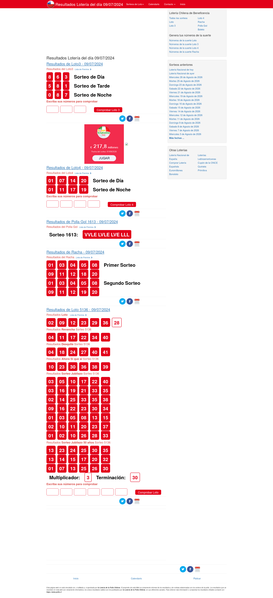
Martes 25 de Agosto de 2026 (184, 81)
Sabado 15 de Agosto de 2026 (184, 107)
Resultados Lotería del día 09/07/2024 (89, 4)
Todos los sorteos (178, 18)
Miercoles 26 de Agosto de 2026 (185, 77)
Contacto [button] (169, 4)
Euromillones (176, 170)
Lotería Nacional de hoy (181, 69)
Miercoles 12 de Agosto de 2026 (185, 115)
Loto (171, 21)
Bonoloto (173, 174)
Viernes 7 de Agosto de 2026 (184, 130)
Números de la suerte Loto (183, 40)
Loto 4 (201, 18)
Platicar (197, 578)
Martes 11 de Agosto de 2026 (184, 118)
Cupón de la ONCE (208, 162)
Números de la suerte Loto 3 (183, 44)
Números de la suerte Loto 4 (183, 47)
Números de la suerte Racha (184, 51)
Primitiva (202, 170)
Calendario (154, 4)
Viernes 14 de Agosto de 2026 (184, 111)
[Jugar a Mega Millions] (104, 143)
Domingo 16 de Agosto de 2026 (185, 103)
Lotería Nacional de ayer (181, 73)
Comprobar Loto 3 (108, 110)
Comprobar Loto (148, 492)
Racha (201, 21)
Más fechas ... (176, 138)
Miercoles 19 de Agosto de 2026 (185, 96)
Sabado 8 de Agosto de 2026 (184, 126)
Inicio (182, 4)
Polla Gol (202, 25)
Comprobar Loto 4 (121, 204)
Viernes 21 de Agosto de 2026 (184, 92)
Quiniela (202, 166)
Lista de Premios (82, 69)
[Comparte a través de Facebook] (129, 118)
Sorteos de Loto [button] (134, 4)
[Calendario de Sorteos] (137, 118)
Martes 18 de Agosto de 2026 (184, 100)
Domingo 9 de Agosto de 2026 (184, 122)
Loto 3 (172, 25)
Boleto (201, 29)
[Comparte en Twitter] (122, 118)
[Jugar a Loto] (126, 143)
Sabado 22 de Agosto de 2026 (184, 88)
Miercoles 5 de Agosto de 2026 (185, 134)
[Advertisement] (106, 31)
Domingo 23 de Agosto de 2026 (185, 84)
